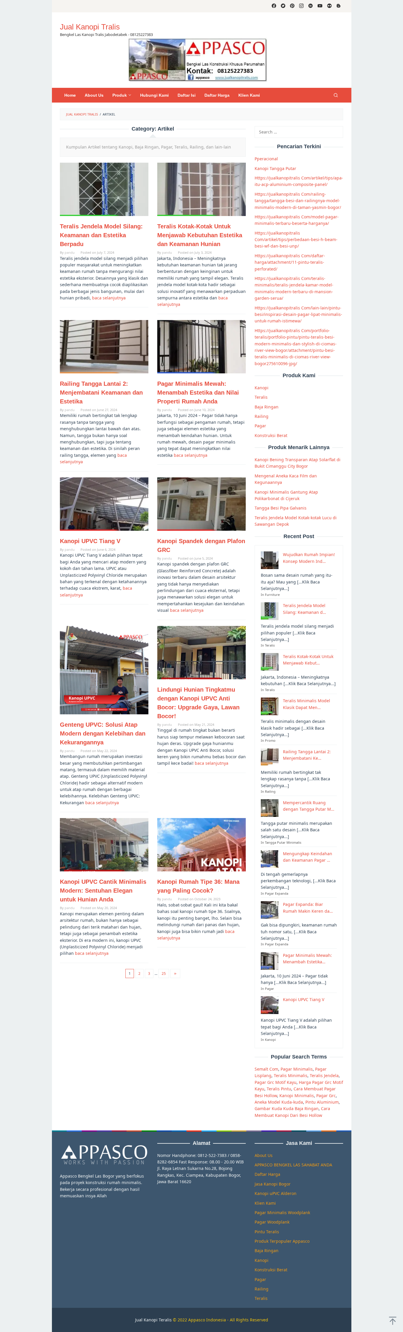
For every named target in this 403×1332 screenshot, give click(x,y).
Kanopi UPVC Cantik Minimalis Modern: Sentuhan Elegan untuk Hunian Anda (103, 890)
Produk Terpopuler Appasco (282, 1241)
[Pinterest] (292, 6)
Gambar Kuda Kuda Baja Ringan (287, 1108)
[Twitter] (283, 6)
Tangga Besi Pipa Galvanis (281, 508)
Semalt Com (266, 1069)
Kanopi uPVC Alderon (275, 1193)
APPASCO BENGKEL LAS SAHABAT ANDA (293, 1165)
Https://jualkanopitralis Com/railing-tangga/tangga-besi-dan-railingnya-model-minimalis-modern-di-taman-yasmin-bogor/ (298, 200)
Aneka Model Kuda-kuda (279, 1102)
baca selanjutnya (109, 298)
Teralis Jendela (324, 1075)
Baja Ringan (267, 406)
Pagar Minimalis (297, 1069)
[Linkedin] (310, 6)
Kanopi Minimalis (296, 1095)
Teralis (261, 397)
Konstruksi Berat (271, 435)
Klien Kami (265, 1203)
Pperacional (266, 158)
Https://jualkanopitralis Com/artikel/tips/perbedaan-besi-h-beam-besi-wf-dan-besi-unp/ (296, 239)
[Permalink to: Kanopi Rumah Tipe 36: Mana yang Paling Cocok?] (201, 844)
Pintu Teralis (267, 1231)
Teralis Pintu (279, 1089)
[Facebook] (274, 6)
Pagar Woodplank (272, 1222)
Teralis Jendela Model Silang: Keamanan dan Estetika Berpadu (101, 235)
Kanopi (261, 387)
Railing (261, 416)
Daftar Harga (267, 1174)
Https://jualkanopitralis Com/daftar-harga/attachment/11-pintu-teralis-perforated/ (290, 262)
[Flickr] (329, 6)
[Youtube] (320, 6)
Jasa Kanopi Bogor (273, 1184)
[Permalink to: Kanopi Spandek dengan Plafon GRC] (201, 504)
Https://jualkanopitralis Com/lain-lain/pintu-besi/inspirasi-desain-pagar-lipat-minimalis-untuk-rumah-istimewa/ (298, 314)
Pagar (260, 425)
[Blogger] (338, 6)
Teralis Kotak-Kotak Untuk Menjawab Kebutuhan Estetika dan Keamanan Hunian (199, 235)
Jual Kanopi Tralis (90, 26)
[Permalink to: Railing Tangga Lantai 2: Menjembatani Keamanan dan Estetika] (104, 346)
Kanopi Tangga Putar (275, 168)
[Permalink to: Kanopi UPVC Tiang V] (104, 504)
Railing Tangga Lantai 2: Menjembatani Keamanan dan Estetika (101, 392)
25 (164, 973)
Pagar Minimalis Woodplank (282, 1212)
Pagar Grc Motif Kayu (275, 1082)
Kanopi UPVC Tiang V (90, 541)
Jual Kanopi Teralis (153, 1320)
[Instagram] (301, 6)
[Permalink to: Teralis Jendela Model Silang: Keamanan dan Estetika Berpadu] (104, 189)
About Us (264, 1155)
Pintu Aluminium (322, 1102)
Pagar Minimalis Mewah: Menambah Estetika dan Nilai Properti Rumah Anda (198, 392)
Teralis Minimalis (290, 1075)
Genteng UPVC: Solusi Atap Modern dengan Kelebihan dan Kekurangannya (102, 733)
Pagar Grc (326, 1095)
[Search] (335, 95)
